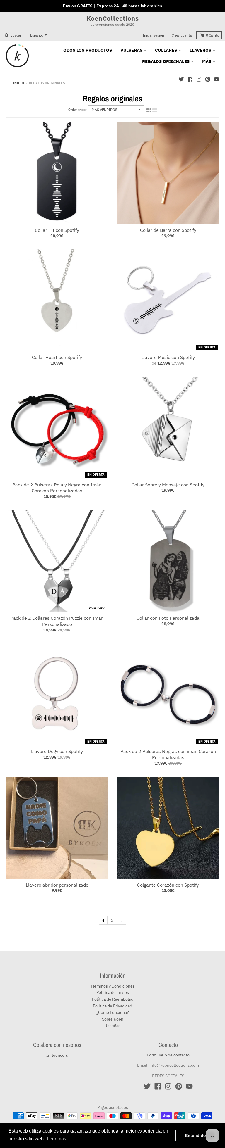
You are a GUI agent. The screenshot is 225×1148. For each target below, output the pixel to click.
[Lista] (154, 109)
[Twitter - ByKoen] (181, 79)
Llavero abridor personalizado (57, 885)
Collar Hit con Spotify (57, 230)
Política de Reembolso (112, 999)
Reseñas (112, 1025)
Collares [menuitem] (166, 50)
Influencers (57, 1055)
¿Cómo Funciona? (112, 1012)
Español (36, 35)
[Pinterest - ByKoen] (207, 79)
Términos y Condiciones (113, 986)
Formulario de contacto (168, 1055)
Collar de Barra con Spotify (168, 230)
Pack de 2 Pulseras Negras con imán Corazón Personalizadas (168, 754)
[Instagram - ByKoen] (199, 79)
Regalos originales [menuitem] (166, 61)
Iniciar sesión (153, 35)
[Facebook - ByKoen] (190, 79)
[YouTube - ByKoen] (216, 79)
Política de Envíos (112, 992)
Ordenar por (77, 110)
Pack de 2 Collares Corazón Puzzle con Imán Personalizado (57, 621)
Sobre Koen (112, 1019)
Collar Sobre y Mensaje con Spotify (168, 485)
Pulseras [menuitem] (131, 50)
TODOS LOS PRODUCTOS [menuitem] (86, 50)
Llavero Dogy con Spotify (57, 751)
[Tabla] (148, 109)
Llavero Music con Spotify (168, 357)
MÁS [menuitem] (206, 61)
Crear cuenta (182, 35)
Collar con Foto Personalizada (168, 618)
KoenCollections (112, 18)
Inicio (18, 83)
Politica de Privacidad (112, 1006)
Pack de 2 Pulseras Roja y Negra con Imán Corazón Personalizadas (57, 488)
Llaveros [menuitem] (200, 50)
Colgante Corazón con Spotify (168, 885)
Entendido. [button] (196, 1135)
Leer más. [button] (57, 1138)
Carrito (212, 35)
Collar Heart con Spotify (57, 357)
